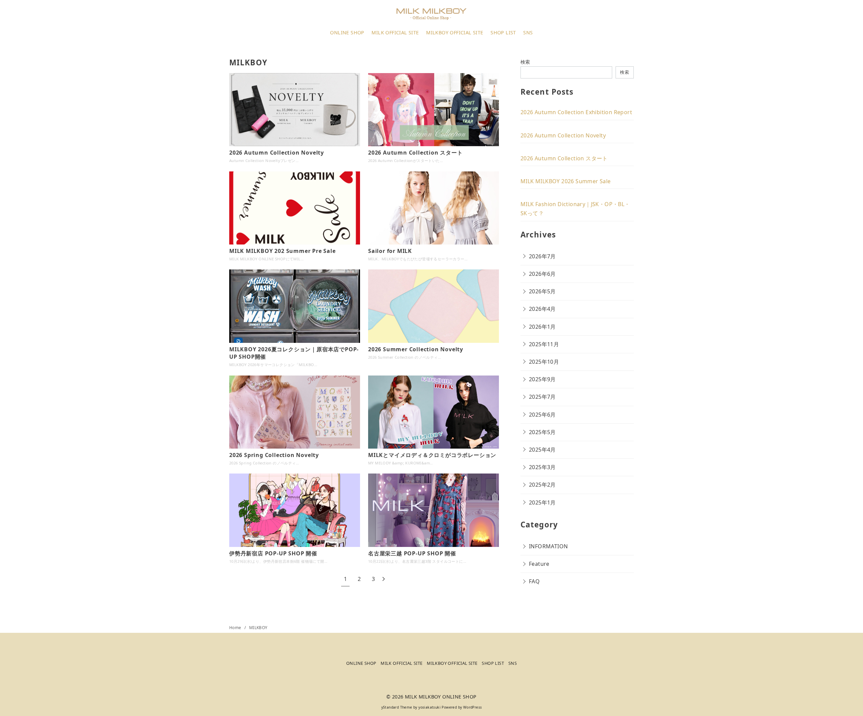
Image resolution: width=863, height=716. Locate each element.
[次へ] (383, 579)
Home (235, 627)
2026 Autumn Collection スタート (415, 152)
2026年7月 (542, 256)
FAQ (534, 581)
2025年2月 (542, 484)
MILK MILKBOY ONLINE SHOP (441, 696)
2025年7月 (542, 396)
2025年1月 (542, 502)
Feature (539, 563)
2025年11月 (544, 344)
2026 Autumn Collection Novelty (276, 152)
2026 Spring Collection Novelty (274, 455)
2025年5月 (542, 432)
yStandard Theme (396, 707)
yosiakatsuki (429, 707)
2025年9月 (542, 379)
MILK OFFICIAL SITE (395, 32)
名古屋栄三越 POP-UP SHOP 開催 (412, 553)
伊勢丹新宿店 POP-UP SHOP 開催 (273, 553)
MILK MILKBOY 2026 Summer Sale (565, 181)
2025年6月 (542, 414)
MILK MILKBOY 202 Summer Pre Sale (282, 251)
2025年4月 (542, 449)
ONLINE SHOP (347, 32)
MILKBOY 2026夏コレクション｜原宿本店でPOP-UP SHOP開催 (294, 353)
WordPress (472, 707)
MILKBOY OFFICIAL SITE (454, 32)
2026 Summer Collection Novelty (415, 349)
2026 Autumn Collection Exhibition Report (576, 112)
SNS (528, 32)
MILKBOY (258, 627)
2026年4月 (542, 309)
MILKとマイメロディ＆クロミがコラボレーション (432, 455)
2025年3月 (542, 467)
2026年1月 (542, 326)
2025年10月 (544, 361)
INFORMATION (548, 546)
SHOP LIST (503, 32)
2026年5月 (542, 291)
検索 (525, 62)
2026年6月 (542, 274)
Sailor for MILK (390, 251)
